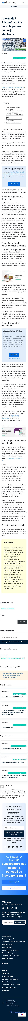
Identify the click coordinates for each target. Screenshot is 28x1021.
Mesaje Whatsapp (7, 944)
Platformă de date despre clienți (17, 773)
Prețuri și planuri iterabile (13, 123)
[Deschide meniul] (3, 966)
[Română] (21, 1014)
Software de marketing (20, 58)
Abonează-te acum (19, 922)
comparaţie (4, 655)
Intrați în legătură (14, 882)
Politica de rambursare (9, 987)
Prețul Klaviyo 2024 (7, 727)
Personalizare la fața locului (10, 950)
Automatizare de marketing (18, 746)
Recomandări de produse (9, 953)
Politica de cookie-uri (8, 982)
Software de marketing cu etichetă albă (12, 658)
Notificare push (6, 947)
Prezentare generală (8, 939)
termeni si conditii (7, 976)
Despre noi (5, 990)
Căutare (22, 622)
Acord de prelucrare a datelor (11, 984)
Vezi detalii (14, 354)
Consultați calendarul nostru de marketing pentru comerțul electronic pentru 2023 (13, 675)
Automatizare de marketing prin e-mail (13, 941)
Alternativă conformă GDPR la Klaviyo (13, 697)
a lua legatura (6, 973)
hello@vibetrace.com (19, 1012)
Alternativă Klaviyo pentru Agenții (11, 748)
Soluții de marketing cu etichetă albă (13, 87)
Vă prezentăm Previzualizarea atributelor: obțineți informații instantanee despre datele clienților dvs (14, 712)
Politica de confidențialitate (10, 979)
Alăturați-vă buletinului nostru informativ (14, 642)
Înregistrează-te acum (14, 888)
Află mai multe (14, 184)
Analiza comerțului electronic (10, 955)
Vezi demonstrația (14, 358)
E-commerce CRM (7, 958)
